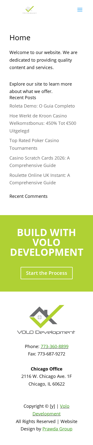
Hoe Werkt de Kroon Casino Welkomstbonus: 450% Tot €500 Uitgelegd (42, 123)
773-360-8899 (54, 346)
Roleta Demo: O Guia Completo (42, 106)
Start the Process (46, 273)
